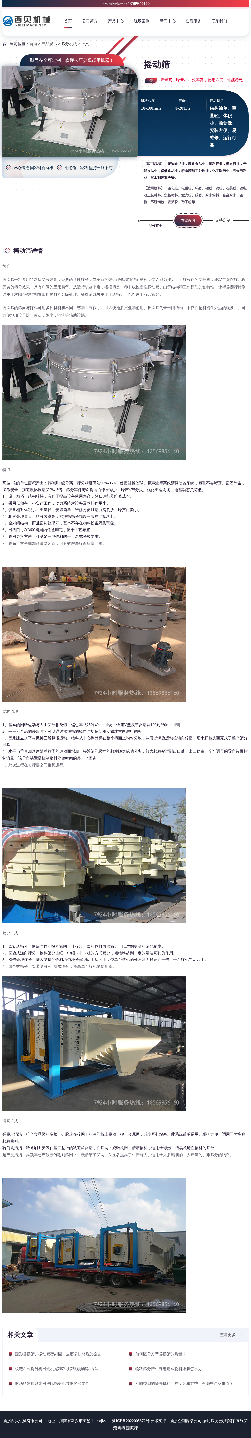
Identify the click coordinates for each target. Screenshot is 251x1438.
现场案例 (142, 21)
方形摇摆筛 (225, 1421)
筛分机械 (69, 44)
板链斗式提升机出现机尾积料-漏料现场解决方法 (57, 1369)
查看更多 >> (230, 1335)
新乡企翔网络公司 (185, 1421)
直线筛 (242, 1421)
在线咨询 (188, 220)
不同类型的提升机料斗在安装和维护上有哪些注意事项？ (184, 1383)
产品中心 (116, 21)
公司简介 (90, 21)
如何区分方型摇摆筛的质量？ (160, 1354)
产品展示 (49, 44)
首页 (68, 21)
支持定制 (223, 220)
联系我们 (219, 21)
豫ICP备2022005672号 (131, 1421)
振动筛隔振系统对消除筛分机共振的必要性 (52, 1383)
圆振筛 (132, 1428)
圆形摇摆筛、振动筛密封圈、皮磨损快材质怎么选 (58, 1354)
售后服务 (193, 21)
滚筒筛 (119, 1428)
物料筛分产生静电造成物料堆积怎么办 (168, 1369)
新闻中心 (168, 21)
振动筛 (208, 1421)
